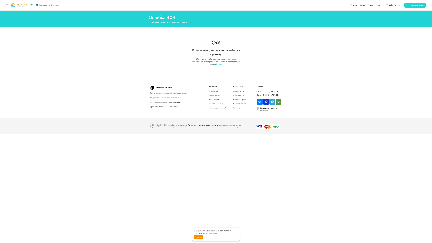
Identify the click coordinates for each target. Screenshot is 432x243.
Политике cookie (211, 233)
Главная (219, 64)
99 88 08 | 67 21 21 (391, 5)
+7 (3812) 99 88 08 (270, 91)
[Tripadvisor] (278, 102)
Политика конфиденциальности (199, 125)
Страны (354, 5)
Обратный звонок (416, 5)
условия (215, 125)
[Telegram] (272, 102)
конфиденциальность (173, 97)
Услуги (362, 5)
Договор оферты (173, 107)
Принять (199, 237)
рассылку (176, 102)
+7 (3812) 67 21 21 (270, 95)
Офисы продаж (374, 5)
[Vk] (260, 102)
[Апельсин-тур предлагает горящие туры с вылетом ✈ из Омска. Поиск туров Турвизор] (22, 5)
